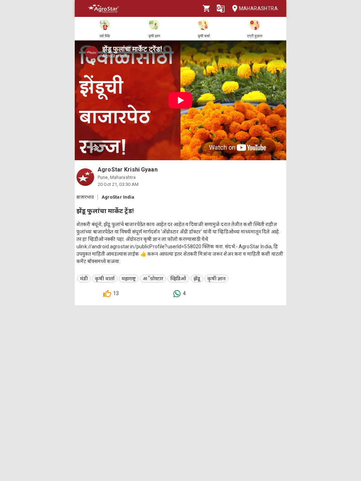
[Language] (221, 8)
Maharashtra (258, 8)
